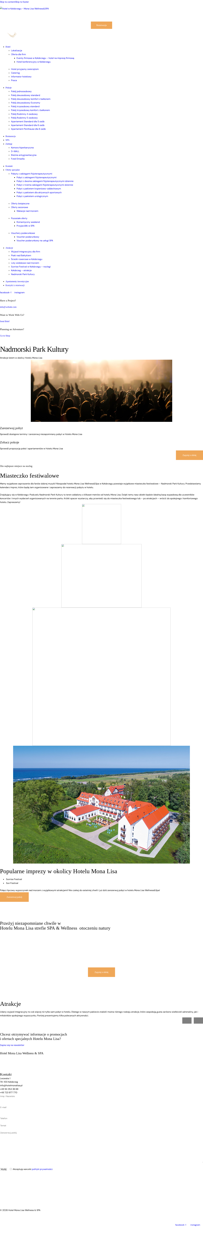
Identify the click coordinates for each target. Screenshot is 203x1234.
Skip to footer (22, 1)
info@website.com (8, 307)
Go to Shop (5, 336)
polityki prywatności (42, 1169)
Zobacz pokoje (9, 442)
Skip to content (7, 1)
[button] (187, 1020)
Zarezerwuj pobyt (11, 428)
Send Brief (4, 321)
